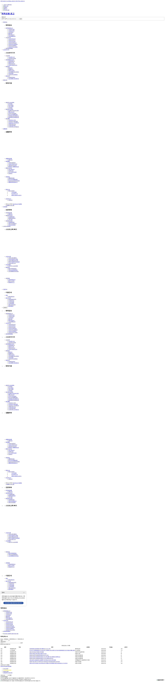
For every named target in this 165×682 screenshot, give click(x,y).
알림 (7, 295)
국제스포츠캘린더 (12, 223)
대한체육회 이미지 (10, 59)
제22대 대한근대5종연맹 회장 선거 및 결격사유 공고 (41, 658)
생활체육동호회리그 (13, 182)
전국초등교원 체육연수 (13, 116)
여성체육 (10, 107)
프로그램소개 (11, 169)
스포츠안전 (8, 37)
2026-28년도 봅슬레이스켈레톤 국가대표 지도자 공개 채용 (43, 660)
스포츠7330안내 (11, 162)
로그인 (5, 4)
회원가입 (9, 4)
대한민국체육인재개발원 (14, 261)
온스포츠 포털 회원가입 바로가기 (13, 603)
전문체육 (5, 206)
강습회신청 (10, 170)
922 (1, 658)
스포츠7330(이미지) (12, 65)
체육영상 (8, 66)
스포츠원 (8, 55)
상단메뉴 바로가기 (11, 1)
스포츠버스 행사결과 (13, 121)
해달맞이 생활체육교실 (13, 166)
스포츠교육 (8, 256)
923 (1, 656)
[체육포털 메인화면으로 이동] (7, 13)
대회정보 (8, 176)
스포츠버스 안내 (12, 120)
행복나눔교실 (11, 111)
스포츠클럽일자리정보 (13, 271)
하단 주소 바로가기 (20, 1)
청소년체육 (10, 105)
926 (1, 652)
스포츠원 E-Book (12, 58)
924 (1, 655)
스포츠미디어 (6, 49)
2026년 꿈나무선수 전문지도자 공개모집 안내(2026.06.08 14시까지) (45, 661)
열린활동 (8, 118)
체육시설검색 (11, 190)
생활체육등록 (9, 158)
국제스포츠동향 (11, 224)
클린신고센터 (11, 281)
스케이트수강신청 (12, 165)
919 (1, 663)
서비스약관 (5, 668)
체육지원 (5, 80)
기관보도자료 (11, 30)
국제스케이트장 (11, 304)
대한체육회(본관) (12, 299)
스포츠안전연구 (11, 40)
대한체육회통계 (9, 48)
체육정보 (5, 22)
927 (1, 650)
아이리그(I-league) (12, 113)
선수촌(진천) (11, 300)
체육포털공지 (11, 296)
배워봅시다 (10, 69)
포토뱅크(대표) (11, 77)
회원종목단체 (13, 648)
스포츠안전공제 (11, 41)
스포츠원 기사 (11, 57)
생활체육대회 (11, 178)
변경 (8, 664)
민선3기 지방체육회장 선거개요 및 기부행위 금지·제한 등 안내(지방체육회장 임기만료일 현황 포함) (52, 650)
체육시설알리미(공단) (16, 195)
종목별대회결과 (11, 218)
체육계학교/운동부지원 (13, 117)
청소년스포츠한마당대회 (14, 180)
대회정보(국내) (9, 215)
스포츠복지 (8, 264)
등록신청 (10, 159)
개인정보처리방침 (7, 670)
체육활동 (8, 161)
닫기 (24, 592)
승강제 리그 (8, 198)
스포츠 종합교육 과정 (13, 260)
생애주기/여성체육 (10, 102)
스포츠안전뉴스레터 (13, 47)
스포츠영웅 (10, 73)
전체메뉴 (5, 307)
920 (1, 661)
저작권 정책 (6, 671)
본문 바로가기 (4, 1)
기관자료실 (10, 32)
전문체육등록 (9, 212)
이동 (10, 675)
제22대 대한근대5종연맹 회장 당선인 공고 (39, 655)
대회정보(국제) (9, 220)
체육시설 (8, 189)
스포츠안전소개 (11, 38)
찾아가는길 (8, 298)
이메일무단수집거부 (7, 672)
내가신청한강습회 (12, 172)
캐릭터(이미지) (11, 63)
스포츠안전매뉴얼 (12, 42)
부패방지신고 (11, 282)
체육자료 (10, 33)
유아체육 (10, 103)
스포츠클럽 (14, 192)
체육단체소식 (11, 34)
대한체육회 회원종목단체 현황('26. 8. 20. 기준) (40, 648)
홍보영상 (10, 67)
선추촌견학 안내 (12, 124)
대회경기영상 (11, 70)
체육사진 (8, 76)
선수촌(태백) (11, 303)
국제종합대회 (11, 222)
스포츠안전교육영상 (13, 44)
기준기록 (10, 219)
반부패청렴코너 (11, 279)
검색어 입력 (4, 18)
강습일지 (10, 173)
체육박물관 (10, 306)
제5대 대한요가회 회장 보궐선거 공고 (38, 653)
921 (1, 660)
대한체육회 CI (11, 61)
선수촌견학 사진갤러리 (13, 126)
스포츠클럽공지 (11, 36)
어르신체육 (10, 106)
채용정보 (8, 267)
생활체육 (5, 128)
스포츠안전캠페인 (12, 45)
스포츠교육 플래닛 (12, 257)
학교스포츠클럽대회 (13, 114)
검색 (21, 18)
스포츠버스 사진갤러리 (13, 122)
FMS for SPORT (9, 204)
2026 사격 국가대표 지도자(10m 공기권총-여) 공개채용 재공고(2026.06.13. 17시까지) (48, 663)
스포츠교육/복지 (7, 226)
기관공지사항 (11, 29)
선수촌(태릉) (11, 302)
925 (1, 653)
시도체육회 (12, 650)
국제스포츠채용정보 (13, 270)
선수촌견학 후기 (12, 125)
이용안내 (5, 289)
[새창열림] (5, 6)
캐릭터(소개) (11, 62)
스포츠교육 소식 (12, 263)
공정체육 (8, 278)
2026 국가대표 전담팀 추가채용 (37, 651)
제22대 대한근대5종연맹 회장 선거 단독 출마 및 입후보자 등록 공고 (45, 656)
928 (1, 648)
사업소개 (10, 200)
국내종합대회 (11, 216)
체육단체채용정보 (12, 268)
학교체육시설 (14, 193)
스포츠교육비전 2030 (13, 259)
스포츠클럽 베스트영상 (13, 71)
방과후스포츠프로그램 (13, 110)
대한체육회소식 (9, 28)
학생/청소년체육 (9, 109)
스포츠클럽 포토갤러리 (13, 78)
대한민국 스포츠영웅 (13, 265)
